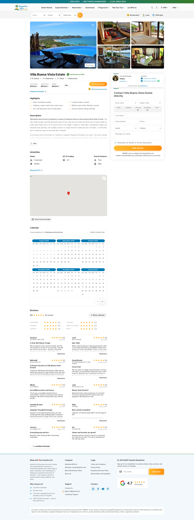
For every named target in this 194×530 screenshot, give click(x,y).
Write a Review (99, 315)
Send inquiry (138, 148)
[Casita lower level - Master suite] (147, 33)
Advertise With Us (71, 464)
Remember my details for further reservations (134, 143)
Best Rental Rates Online (73, 470)
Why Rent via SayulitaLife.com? (75, 467)
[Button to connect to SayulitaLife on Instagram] (93, 489)
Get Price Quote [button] (98, 84)
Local (147, 15)
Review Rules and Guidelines (100, 474)
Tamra (122, 79)
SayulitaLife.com (148, 153)
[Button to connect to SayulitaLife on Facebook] (98, 489)
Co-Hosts (123, 81)
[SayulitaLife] (22, 10)
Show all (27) (35, 170)
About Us (68, 474)
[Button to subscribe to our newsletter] (156, 472)
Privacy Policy (95, 467)
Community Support (71, 494)
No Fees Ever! (134, 15)
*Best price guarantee (99, 89)
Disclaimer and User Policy (100, 470)
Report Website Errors (72, 491)
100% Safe (159, 15)
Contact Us (69, 488)
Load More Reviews (42, 446)
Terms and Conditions (98, 464)
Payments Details (37, 91)
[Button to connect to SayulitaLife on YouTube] (103, 489)
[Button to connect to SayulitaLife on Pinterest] (108, 489)
